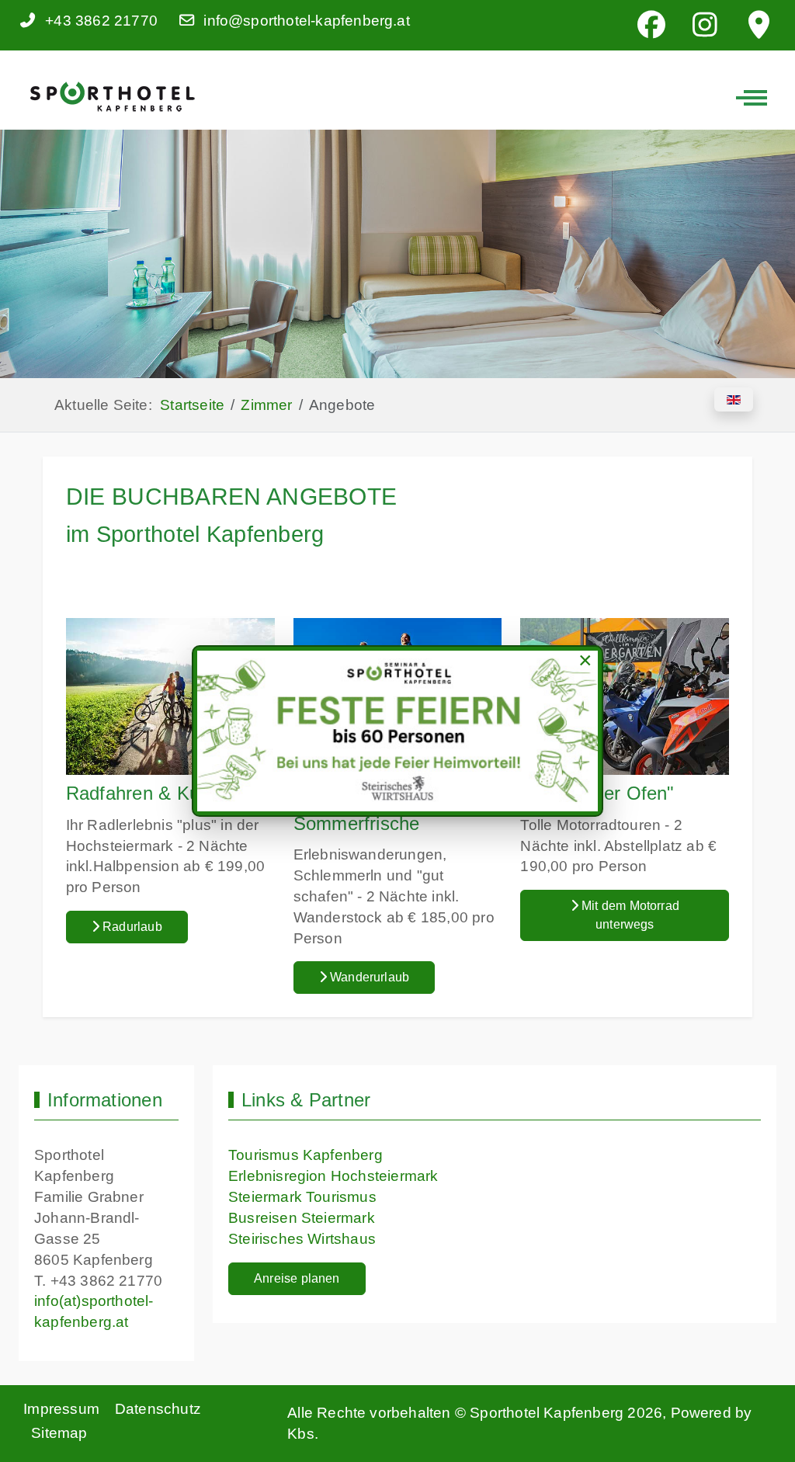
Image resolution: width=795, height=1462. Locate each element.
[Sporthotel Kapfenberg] (111, 96)
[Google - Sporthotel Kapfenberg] (758, 25)
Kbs (300, 1434)
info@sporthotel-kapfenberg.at (306, 20)
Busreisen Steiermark (301, 1218)
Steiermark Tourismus (302, 1197)
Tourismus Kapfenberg (305, 1155)
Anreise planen (297, 1278)
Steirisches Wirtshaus (302, 1239)
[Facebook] (651, 25)
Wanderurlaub (368, 977)
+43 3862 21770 (101, 20)
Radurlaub (130, 926)
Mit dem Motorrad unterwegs (628, 915)
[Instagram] (705, 25)
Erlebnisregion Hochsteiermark (333, 1176)
